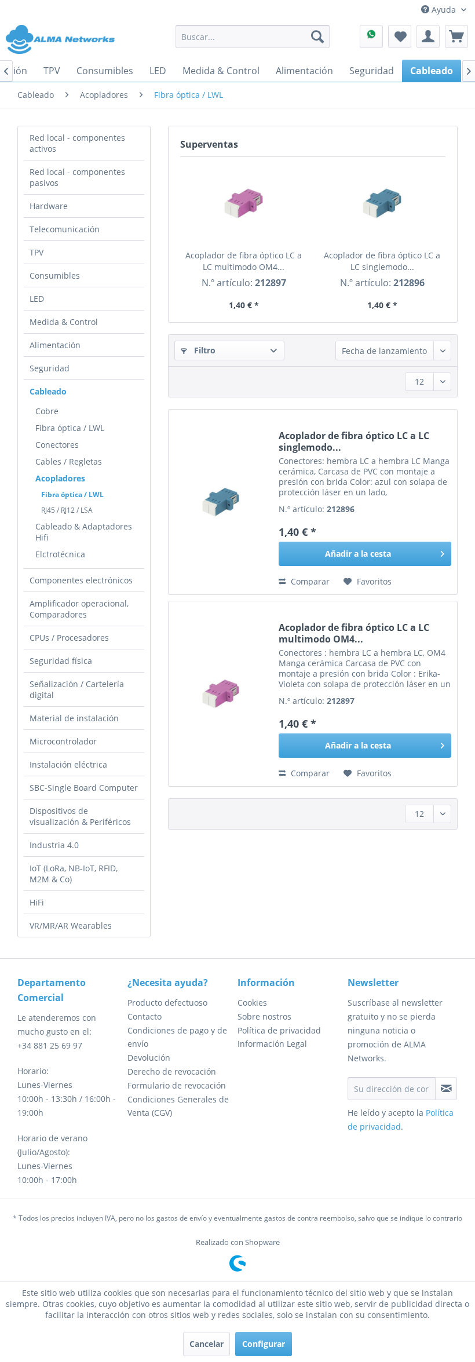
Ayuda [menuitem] (443, 9)
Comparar (309, 581)
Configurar (263, 1343)
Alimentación (55, 344)
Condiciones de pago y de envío (177, 1037)
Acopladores (60, 478)
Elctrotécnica (60, 554)
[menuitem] (253, 36)
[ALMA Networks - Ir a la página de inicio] (60, 39)
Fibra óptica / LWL (69, 427)
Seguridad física (61, 660)
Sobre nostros (264, 1016)
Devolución (148, 1057)
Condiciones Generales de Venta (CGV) (178, 1106)
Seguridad (50, 368)
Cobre (47, 411)
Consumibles (55, 275)
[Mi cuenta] (428, 36)
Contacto (144, 1016)
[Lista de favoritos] (399, 36)
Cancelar (206, 1343)
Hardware (49, 205)
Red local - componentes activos (77, 143)
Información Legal (272, 1043)
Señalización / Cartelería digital (77, 689)
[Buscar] (317, 36)
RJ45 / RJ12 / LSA (67, 510)
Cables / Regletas (68, 461)
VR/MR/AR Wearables (71, 925)
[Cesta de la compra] (456, 36)
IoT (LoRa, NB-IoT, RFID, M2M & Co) (74, 874)
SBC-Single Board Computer (84, 787)
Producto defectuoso (167, 1002)
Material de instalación (74, 718)
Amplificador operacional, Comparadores (79, 609)
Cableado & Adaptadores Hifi (83, 532)
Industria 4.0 (54, 844)
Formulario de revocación (176, 1085)
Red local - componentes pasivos (77, 177)
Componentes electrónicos (81, 580)
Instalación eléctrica (68, 764)
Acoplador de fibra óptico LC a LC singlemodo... (382, 261)
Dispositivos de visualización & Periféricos (80, 816)
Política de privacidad (279, 1030)
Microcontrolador (63, 741)
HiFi (37, 902)
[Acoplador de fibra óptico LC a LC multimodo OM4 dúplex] (243, 203)
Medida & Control (64, 321)
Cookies (252, 1002)
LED (37, 298)
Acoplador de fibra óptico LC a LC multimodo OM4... (243, 261)
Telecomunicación (65, 229)
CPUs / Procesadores (69, 637)
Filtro (203, 350)
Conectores (57, 444)
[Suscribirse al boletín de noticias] (446, 1088)
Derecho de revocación (171, 1071)
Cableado (48, 391)
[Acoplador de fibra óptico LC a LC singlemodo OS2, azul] (382, 203)
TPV (36, 252)
